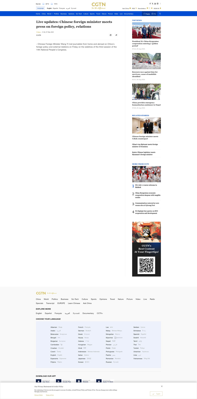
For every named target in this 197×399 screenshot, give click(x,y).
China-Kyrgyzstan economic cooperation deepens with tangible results (147, 195)
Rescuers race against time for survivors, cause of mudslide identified (145, 74)
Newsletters (142, 8)
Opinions (71, 14)
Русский (73, 8)
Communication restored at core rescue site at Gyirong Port (147, 204)
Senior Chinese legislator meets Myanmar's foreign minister (143, 153)
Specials (39, 303)
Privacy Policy (38, 395)
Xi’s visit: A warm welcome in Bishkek (146, 186)
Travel (98, 14)
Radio (148, 14)
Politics (56, 14)
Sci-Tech (79, 14)
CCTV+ (100, 313)
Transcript (50, 303)
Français (62, 8)
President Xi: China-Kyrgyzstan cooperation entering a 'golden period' (145, 43)
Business (64, 14)
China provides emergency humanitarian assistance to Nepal (146, 104)
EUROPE (61, 303)
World (49, 14)
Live (121, 14)
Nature (104, 14)
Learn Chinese (74, 303)
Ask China (125, 8)
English (49, 8)
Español (55, 8)
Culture (85, 14)
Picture (110, 14)
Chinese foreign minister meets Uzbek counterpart (145, 137)
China (44, 14)
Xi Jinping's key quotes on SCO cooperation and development (146, 212)
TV (155, 14)
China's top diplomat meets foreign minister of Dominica (145, 145)
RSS (133, 8)
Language (40, 8)
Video (116, 14)
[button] (134, 66)
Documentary (128, 14)
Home (38, 14)
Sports (92, 14)
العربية (68, 8)
